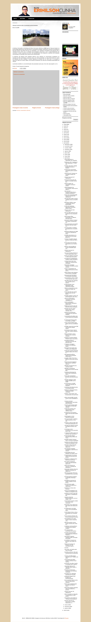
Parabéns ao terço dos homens (70, 488)
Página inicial (36, 107)
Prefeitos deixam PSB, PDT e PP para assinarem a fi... (71, 423)
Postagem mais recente (20, 107)
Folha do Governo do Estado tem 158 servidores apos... (69, 545)
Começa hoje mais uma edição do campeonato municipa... (70, 262)
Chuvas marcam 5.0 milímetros (69, 251)
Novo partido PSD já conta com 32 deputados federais (71, 581)
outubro (67, 147)
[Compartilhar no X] (23, 68)
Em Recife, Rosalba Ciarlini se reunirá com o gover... (71, 564)
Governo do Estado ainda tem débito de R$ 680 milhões (70, 406)
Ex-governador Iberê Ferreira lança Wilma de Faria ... (70, 436)
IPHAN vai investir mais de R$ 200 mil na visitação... (71, 306)
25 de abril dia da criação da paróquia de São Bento (70, 292)
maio (66, 156)
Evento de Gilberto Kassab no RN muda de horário (71, 256)
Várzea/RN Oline (67, 115)
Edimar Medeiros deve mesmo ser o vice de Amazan (70, 335)
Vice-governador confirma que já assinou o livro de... (70, 420)
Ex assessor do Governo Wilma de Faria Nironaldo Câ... (71, 413)
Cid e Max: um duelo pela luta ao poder (70, 550)
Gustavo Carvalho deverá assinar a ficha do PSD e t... (70, 240)
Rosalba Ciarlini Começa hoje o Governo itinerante (71, 440)
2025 (65, 126)
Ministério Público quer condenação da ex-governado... (70, 203)
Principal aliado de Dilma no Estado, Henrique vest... (70, 477)
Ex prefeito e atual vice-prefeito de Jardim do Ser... (70, 541)
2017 (65, 132)
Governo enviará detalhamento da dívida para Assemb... (70, 402)
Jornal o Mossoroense (68, 108)
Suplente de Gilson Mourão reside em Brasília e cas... (71, 443)
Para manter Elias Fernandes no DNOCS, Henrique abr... (70, 217)
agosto (67, 151)
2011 (65, 142)
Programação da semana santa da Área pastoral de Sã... (70, 456)
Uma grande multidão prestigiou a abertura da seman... (71, 449)
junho (66, 154)
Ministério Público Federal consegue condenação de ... (70, 221)
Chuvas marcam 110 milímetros (69, 592)
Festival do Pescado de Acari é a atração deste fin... (70, 180)
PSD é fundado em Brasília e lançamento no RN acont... (70, 595)
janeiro (66, 608)
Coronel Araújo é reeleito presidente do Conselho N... (70, 228)
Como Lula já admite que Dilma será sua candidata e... (71, 323)
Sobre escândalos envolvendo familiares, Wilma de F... (70, 303)
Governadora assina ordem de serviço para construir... (71, 501)
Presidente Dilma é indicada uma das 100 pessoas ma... (70, 341)
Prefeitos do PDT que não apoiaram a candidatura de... (70, 494)
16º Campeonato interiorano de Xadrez (70, 530)
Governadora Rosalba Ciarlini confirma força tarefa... (70, 560)
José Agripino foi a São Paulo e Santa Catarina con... (70, 519)
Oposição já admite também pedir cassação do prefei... (70, 537)
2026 (65, 124)
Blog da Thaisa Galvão (68, 95)
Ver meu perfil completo (71, 27)
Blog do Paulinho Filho (68, 100)
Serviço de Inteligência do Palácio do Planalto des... (71, 491)
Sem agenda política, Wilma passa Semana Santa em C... (70, 355)
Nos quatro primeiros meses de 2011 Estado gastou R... (70, 462)
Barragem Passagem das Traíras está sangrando (70, 348)
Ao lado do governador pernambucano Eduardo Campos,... (70, 533)
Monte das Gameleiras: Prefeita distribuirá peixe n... (71, 376)
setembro (67, 149)
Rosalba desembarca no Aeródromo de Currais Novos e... (70, 236)
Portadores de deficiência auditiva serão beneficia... (71, 259)
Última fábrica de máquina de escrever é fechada (71, 273)
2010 (65, 610)
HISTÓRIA (22, 18)
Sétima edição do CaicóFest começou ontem (69, 184)
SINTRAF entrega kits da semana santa (70, 366)
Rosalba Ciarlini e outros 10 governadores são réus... (71, 296)
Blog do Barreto (67, 97)
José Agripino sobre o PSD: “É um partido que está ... (71, 278)
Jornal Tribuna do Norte (69, 109)
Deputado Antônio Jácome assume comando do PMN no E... (71, 470)
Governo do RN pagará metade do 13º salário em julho (71, 556)
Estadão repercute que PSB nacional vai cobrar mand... (71, 327)
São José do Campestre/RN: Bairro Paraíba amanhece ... (70, 192)
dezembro (67, 144)
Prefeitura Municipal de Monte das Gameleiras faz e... (70, 373)
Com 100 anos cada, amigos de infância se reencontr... (70, 485)
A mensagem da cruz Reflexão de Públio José (70, 453)
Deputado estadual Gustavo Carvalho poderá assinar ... (71, 266)
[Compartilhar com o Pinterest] (25, 68)
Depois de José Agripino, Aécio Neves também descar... (70, 363)
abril (66, 157)
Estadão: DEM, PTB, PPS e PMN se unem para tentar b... (71, 359)
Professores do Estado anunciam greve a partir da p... (70, 170)
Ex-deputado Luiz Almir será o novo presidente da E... (70, 509)
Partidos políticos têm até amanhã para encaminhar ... (71, 553)
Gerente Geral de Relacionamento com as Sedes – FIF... (70, 498)
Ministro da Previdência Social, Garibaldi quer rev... (70, 247)
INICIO (15, 18)
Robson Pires (66, 113)
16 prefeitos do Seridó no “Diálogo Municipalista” (70, 598)
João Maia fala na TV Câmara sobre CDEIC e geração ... (70, 567)
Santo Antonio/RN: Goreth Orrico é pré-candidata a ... (71, 398)
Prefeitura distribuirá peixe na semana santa (71, 388)
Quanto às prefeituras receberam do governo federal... (70, 313)
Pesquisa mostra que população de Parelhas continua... (70, 570)
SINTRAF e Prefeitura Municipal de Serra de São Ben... (71, 369)
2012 (65, 141)
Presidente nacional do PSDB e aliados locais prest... (70, 481)
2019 (65, 129)
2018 (65, 131)
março (66, 604)
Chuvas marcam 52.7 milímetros (69, 178)
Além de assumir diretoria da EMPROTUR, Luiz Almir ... (71, 473)
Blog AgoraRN (66, 94)
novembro (67, 146)
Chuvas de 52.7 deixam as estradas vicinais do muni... (70, 174)
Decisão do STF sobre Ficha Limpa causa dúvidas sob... (69, 309)
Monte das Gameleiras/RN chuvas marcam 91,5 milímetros (70, 195)
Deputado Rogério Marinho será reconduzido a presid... (71, 588)
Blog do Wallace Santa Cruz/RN (68, 102)
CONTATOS (31, 18)
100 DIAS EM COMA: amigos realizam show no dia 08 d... (71, 199)
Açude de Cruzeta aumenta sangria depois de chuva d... (71, 351)
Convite (66, 547)
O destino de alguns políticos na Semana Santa (69, 345)
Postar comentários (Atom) (23, 110)
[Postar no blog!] (21, 68)
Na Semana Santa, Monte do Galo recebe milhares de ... (70, 331)
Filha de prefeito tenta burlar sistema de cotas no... (70, 523)
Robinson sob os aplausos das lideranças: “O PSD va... (70, 163)
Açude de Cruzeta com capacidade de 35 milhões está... (70, 409)
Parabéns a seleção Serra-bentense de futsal (70, 459)
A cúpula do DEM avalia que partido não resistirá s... (71, 433)
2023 (65, 127)
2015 (65, 136)
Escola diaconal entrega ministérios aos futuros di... (70, 243)
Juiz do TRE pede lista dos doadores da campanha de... (70, 213)
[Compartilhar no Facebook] (24, 68)
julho (66, 152)
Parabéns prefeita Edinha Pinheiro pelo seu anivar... (71, 338)
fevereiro (67, 606)
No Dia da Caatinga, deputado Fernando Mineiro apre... (69, 207)
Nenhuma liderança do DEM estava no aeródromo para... (71, 232)
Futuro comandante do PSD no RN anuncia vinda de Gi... (71, 269)
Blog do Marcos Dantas (69, 98)
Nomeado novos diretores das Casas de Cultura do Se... (70, 505)
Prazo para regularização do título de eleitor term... (70, 584)
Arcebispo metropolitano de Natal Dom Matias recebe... (70, 527)
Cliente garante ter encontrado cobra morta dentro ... (71, 188)
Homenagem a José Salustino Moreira (69, 417)
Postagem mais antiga (52, 107)
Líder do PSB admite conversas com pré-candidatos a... (69, 299)
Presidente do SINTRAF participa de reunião (70, 574)
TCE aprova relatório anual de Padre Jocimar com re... (71, 426)
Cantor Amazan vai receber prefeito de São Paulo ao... (71, 225)
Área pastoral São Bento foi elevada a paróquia (70, 276)
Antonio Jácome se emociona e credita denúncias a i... (69, 601)
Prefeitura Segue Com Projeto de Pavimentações (69, 577)
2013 (65, 139)
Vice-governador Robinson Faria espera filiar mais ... (71, 253)
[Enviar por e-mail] (20, 68)
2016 (65, 134)
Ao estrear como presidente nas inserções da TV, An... (71, 430)
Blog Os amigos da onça (69, 104)
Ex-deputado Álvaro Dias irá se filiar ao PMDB (70, 320)
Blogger (67, 618)
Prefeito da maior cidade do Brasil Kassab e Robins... (70, 166)
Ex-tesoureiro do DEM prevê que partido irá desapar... (70, 384)
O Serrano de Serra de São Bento (69, 112)
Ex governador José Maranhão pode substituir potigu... (69, 285)
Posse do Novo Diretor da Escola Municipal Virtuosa (71, 516)
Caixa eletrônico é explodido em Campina (70, 160)
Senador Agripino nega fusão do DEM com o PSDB (70, 380)
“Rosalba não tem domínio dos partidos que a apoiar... (71, 281)
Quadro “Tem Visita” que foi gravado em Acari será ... (71, 394)
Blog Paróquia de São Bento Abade (70, 106)
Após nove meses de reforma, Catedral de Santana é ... (70, 466)
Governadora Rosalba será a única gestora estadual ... (71, 317)
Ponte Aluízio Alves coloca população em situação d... (70, 513)
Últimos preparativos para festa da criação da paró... (70, 289)
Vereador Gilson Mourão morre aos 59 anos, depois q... (70, 445)
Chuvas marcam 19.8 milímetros (69, 210)
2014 (65, 137)
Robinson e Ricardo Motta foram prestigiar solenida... (70, 391)
